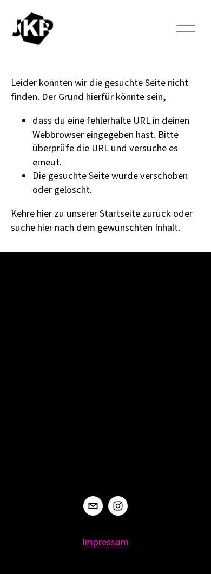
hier (44, 213)
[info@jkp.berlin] (93, 506)
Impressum (105, 542)
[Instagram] (118, 506)
